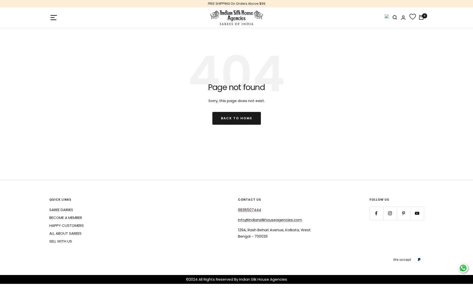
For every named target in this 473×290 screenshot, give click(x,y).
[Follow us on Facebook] (376, 213)
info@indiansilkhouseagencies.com (270, 219)
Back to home (236, 118)
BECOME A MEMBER (65, 217)
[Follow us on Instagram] (390, 213)
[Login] (403, 17)
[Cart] (421, 17)
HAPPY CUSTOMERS (66, 225)
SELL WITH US (60, 241)
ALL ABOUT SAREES (65, 233)
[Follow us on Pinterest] (403, 213)
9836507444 (249, 209)
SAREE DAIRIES (61, 209)
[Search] (395, 17)
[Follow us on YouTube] (417, 213)
